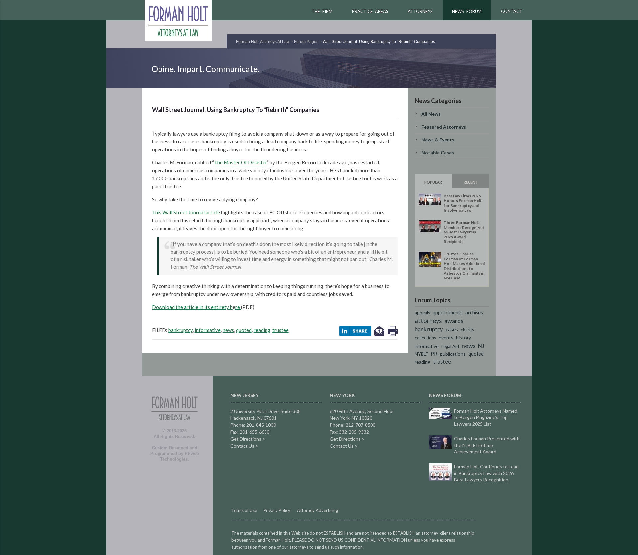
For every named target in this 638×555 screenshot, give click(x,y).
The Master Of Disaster (240, 162)
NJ (481, 346)
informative (208, 330)
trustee (280, 330)
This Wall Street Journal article (186, 212)
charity (467, 329)
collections (425, 337)
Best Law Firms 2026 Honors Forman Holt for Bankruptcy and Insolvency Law (463, 203)
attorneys (428, 320)
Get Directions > (247, 439)
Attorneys (420, 11)
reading (262, 330)
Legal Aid (450, 346)
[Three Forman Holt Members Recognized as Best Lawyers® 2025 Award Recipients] (430, 226)
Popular (433, 182)
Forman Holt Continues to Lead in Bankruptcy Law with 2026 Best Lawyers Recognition (486, 473)
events (446, 337)
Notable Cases (437, 152)
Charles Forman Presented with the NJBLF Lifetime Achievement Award (487, 445)
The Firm (322, 11)
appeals (422, 312)
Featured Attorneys (443, 127)
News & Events (437, 139)
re (238, 307)
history (463, 337)
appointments (448, 312)
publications (453, 354)
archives (474, 312)
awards (453, 320)
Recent (471, 182)
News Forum (467, 11)
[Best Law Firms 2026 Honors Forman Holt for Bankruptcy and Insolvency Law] (430, 199)
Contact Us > (244, 446)
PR (434, 354)
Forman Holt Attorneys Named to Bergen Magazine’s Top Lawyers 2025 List (485, 417)
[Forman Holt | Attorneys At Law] (174, 426)
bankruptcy (180, 330)
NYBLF (421, 354)
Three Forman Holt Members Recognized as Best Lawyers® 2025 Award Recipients (464, 232)
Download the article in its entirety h (192, 307)
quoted (244, 330)
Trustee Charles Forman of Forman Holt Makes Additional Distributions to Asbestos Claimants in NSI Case (464, 265)
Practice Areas (370, 11)
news (228, 330)
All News (431, 114)
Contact (511, 11)
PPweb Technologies (179, 456)
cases (452, 329)
